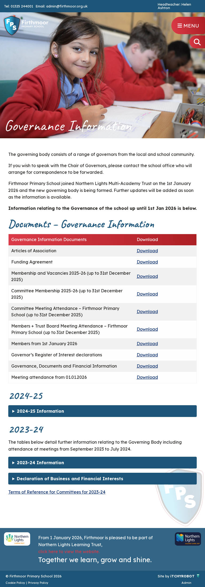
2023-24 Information (40, 462)
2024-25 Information (40, 411)
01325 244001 (22, 6)
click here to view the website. (69, 551)
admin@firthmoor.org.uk (67, 6)
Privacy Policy (38, 583)
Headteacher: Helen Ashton (174, 6)
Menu (190, 25)
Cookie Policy (15, 583)
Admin (186, 583)
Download (147, 250)
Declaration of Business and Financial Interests (70, 478)
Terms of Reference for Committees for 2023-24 (56, 492)
